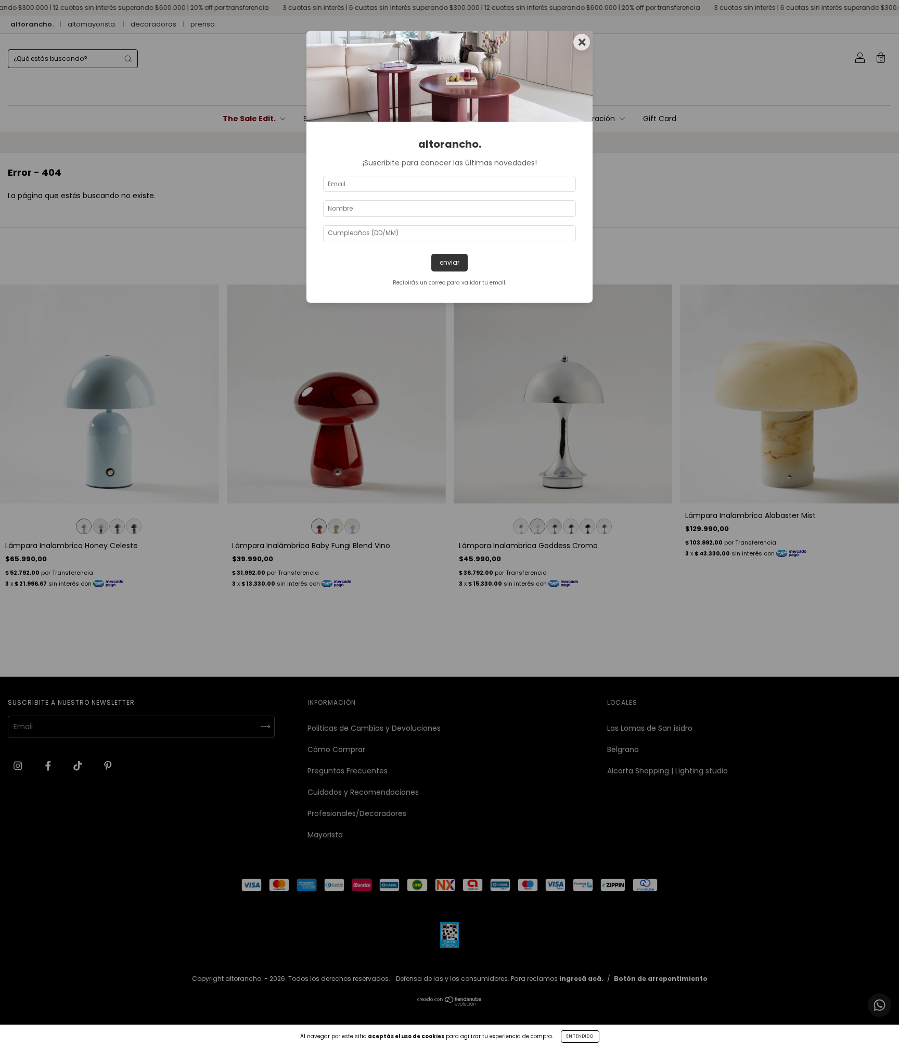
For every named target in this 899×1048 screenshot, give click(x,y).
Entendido (580, 1036)
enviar (449, 262)
